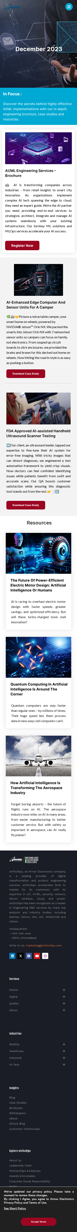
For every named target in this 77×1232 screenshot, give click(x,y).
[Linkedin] (12, 956)
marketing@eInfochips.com (44, 945)
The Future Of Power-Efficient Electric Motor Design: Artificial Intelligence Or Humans (38, 585)
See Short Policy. (15, 1208)
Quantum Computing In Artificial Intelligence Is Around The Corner (39, 689)
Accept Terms (38, 1221)
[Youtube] (37, 956)
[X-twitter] (20, 956)
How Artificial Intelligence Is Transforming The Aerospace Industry (36, 788)
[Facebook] (29, 956)
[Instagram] (45, 956)
